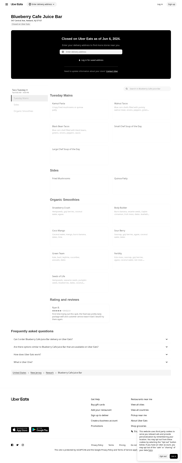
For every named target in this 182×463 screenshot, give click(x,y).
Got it (173, 456)
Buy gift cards (98, 404)
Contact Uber (112, 71)
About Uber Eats (139, 420)
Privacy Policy (97, 445)
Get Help (95, 399)
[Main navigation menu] (6, 4)
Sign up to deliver (100, 415)
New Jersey (36, 372)
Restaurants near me (141, 399)
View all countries (140, 409)
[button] (91, 339)
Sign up (171, 4)
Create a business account (104, 420)
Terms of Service (125, 450)
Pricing (122, 445)
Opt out (163, 456)
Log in (160, 4)
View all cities (137, 404)
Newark (50, 372)
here (150, 450)
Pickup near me (139, 415)
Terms (111, 445)
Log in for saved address (92, 60)
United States (19, 372)
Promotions (97, 426)
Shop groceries (138, 426)
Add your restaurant (101, 409)
